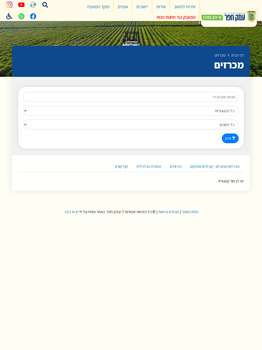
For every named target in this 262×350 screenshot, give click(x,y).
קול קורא (121, 166)
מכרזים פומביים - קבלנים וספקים (214, 166)
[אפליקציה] (33, 5)
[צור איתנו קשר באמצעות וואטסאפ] (21, 16)
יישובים (142, 6)
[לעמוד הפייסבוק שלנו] (33, 16)
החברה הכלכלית (149, 166)
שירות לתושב (184, 6)
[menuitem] (185, 7)
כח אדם (176, 166)
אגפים (123, 6)
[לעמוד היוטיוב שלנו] (21, 5)
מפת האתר (190, 211)
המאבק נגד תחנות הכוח (176, 17)
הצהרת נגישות (168, 211)
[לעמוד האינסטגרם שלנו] (9, 5)
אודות (161, 6)
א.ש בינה (71, 211)
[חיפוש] (45, 5)
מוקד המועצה (98, 6)
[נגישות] (9, 16)
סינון (228, 138)
